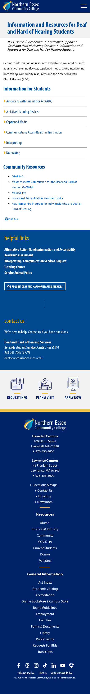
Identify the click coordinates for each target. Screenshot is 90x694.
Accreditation (45, 595)
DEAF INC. (18, 176)
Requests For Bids (45, 645)
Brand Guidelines (45, 607)
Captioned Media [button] (16, 121)
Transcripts (45, 651)
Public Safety (45, 639)
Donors (45, 554)
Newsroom (45, 502)
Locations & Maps (45, 485)
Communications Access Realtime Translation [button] (34, 132)
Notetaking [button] (13, 152)
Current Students (45, 548)
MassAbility (19, 193)
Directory (44, 496)
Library (45, 633)
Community (45, 535)
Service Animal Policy (18, 272)
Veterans (45, 560)
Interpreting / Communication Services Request (35, 260)
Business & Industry (45, 529)
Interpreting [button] (14, 142)
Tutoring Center (14, 266)
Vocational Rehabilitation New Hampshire (37, 198)
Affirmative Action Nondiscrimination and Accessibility (40, 249)
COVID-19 (45, 541)
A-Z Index (45, 582)
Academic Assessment (18, 255)
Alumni (45, 523)
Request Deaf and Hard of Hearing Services (37, 286)
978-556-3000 (44, 451)
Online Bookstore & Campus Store (45, 601)
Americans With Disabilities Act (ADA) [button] (29, 100)
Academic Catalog (45, 589)
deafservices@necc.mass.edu (23, 358)
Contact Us (44, 490)
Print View (13, 219)
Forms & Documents (45, 626)
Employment (45, 614)
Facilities (45, 620)
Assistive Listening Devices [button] (22, 111)
